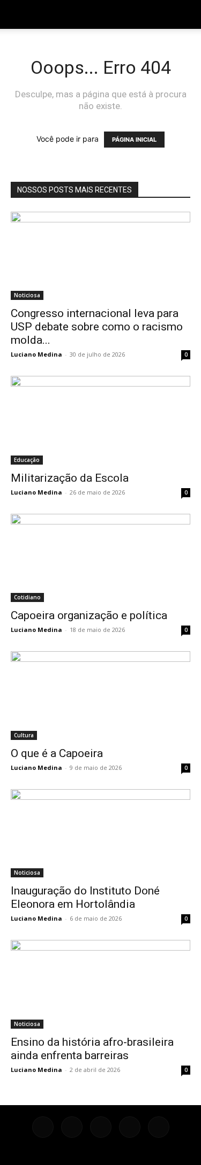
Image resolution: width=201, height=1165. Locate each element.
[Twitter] (129, 1127)
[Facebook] (43, 1127)
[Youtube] (158, 1127)
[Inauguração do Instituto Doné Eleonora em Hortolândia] (100, 833)
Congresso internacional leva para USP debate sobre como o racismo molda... (97, 326)
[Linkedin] (100, 1127)
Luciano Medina (36, 354)
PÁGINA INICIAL (134, 139)
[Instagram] (72, 1127)
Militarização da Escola (70, 478)
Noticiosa (27, 295)
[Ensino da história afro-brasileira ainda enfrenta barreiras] (100, 984)
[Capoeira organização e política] (100, 558)
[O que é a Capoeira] (100, 695)
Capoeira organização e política (89, 615)
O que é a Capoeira (57, 753)
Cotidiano (27, 597)
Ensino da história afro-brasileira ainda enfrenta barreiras (92, 1049)
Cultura (24, 735)
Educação (27, 460)
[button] (18, 14)
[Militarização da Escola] (100, 420)
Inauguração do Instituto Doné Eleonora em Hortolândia (85, 897)
